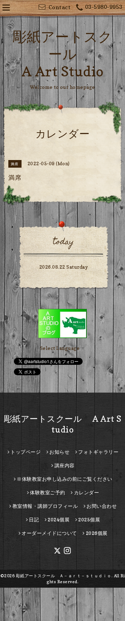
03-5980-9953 (104, 6)
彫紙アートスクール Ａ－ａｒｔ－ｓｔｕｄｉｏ (63, 575)
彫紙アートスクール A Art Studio (62, 53)
